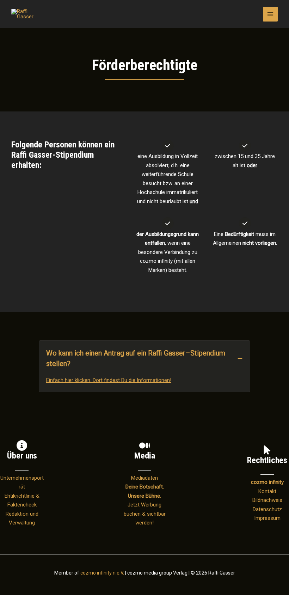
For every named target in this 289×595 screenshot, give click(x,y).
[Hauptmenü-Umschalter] (270, 14)
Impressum (267, 518)
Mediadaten (144, 478)
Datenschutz (267, 509)
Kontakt (267, 491)
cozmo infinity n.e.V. (102, 573)
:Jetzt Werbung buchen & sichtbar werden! (145, 505)
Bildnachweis (267, 500)
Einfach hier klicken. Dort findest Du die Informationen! (108, 380)
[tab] (144, 366)
